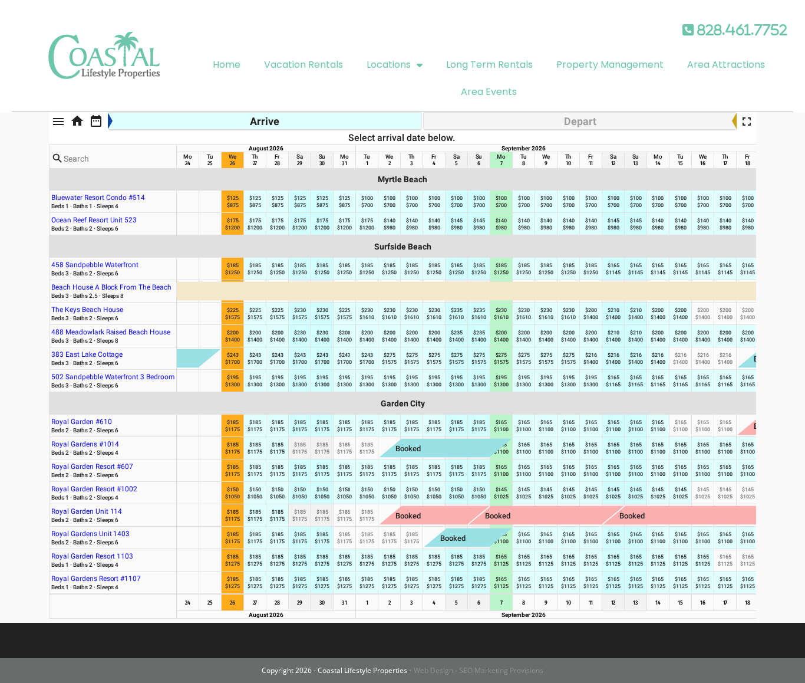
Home (226, 64)
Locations (389, 64)
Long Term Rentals (489, 64)
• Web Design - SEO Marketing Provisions (476, 670)
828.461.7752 (740, 30)
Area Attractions (726, 64)
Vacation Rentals (303, 64)
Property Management (610, 64)
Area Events (489, 91)
